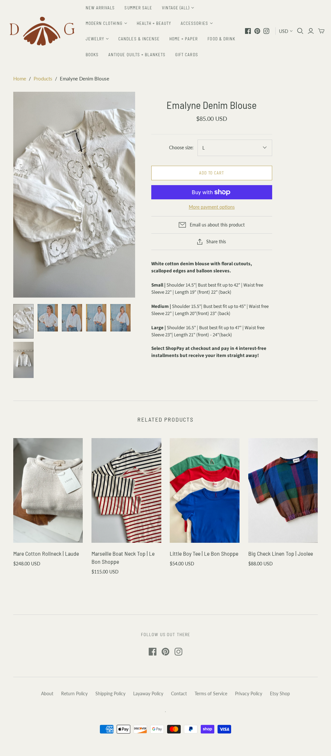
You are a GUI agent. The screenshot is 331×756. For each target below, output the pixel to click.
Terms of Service (211, 693)
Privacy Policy (248, 693)
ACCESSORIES (194, 23)
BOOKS (92, 54)
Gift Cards (186, 54)
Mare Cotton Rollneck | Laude (46, 553)
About (47, 693)
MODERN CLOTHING (104, 23)
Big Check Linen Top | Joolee (280, 553)
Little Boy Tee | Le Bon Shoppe (204, 553)
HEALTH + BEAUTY (154, 23)
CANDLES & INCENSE (139, 38)
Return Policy (74, 693)
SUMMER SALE (138, 7)
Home (19, 78)
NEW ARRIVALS (100, 7)
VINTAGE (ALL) (176, 7)
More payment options (212, 207)
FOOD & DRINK (221, 38)
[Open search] (300, 31)
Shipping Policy (110, 693)
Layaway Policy (148, 693)
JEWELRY (95, 38)
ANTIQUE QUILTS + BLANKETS (137, 54)
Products (43, 78)
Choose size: (181, 147)
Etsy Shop (280, 693)
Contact (179, 693)
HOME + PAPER (183, 38)
